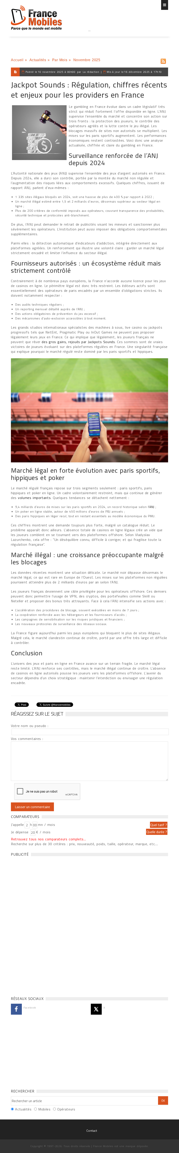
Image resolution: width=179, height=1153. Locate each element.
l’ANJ (151, 506)
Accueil (17, 60)
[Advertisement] (89, 39)
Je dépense (20, 832)
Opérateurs (66, 1109)
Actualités (37, 60)
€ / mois (43, 832)
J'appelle (17, 824)
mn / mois (46, 824)
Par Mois (59, 60)
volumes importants (34, 497)
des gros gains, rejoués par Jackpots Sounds (78, 341)
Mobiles (44, 1109)
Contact (91, 1130)
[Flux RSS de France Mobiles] (163, 60)
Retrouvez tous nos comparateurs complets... (48, 839)
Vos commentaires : (27, 738)
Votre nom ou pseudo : (29, 725)
